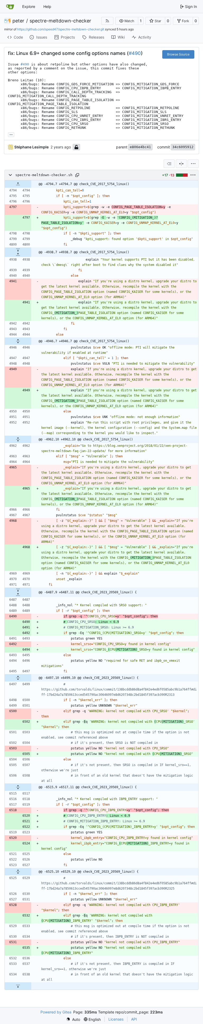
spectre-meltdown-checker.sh (43, 175)
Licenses (115, 1019)
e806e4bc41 (140, 147)
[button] (126, 21)
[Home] (10, 6)
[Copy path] (77, 175)
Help (47, 6)
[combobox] (169, 163)
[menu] (193, 163)
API (134, 1019)
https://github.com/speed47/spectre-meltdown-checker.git (60, 29)
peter (18, 21)
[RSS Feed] (107, 21)
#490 (135, 53)
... (11, 134)
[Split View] (181, 163)
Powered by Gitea (55, 1012)
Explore (28, 6)
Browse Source (178, 54)
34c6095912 (182, 147)
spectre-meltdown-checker (60, 21)
